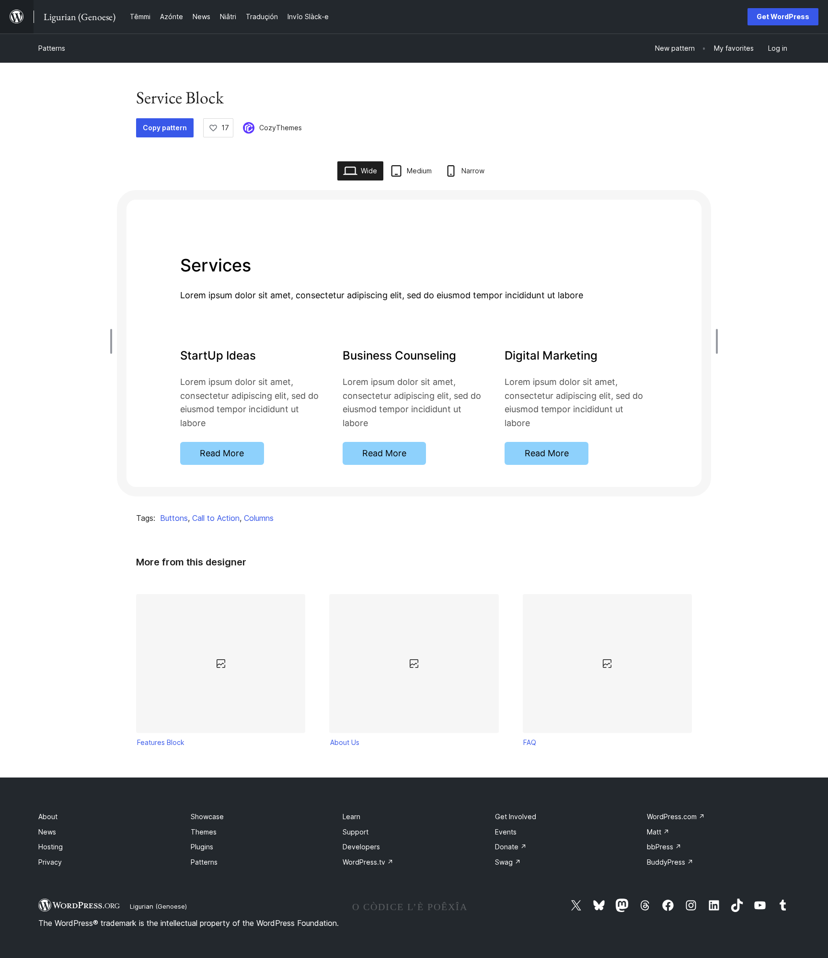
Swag (508, 862)
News (47, 832)
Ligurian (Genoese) (158, 906)
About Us (344, 742)
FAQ (529, 742)
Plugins (202, 847)
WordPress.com (676, 816)
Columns (259, 518)
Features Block (160, 742)
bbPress (664, 847)
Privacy (50, 862)
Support (355, 832)
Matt (658, 832)
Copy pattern (165, 128)
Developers (361, 847)
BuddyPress (670, 862)
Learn (351, 816)
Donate (511, 847)
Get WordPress (783, 16)
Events (506, 832)
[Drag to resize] (113, 341)
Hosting (50, 847)
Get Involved (515, 816)
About (48, 816)
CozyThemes (280, 128)
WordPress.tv (368, 862)
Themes (204, 832)
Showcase (207, 816)
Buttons (174, 518)
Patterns (51, 48)
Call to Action (216, 518)
